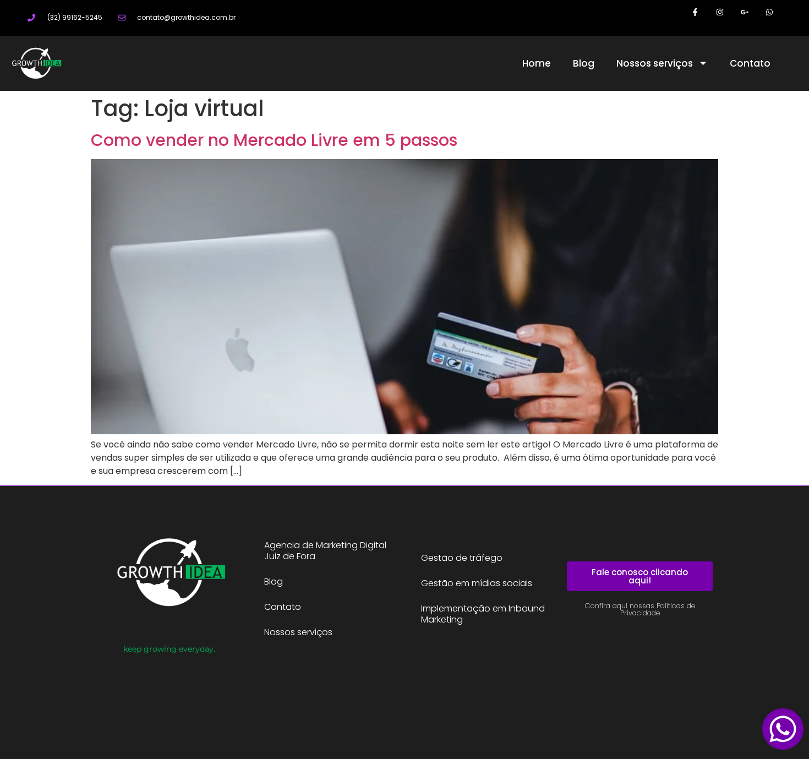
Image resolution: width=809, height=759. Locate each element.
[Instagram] (720, 12)
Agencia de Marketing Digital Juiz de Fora (325, 551)
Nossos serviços (654, 63)
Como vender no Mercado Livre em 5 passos (274, 140)
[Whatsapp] (769, 12)
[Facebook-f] (695, 12)
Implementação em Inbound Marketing (483, 614)
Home (536, 63)
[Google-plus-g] (744, 12)
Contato (750, 63)
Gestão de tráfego (461, 557)
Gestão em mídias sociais (476, 583)
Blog (583, 63)
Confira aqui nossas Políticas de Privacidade (640, 609)
